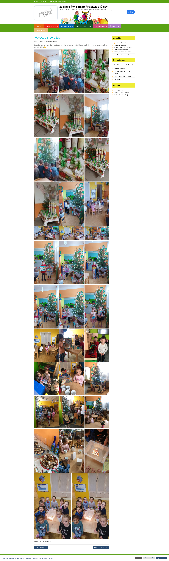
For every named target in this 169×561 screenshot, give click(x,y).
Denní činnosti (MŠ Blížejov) (43, 541)
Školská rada (41, 30)
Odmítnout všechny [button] (149, 558)
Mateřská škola (66, 26)
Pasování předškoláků (120, 45)
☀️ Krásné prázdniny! (120, 43)
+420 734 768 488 (41, 1)
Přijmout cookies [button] (161, 558)
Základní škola (51, 26)
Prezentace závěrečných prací (123, 76)
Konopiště (117, 79)
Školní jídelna (114, 26)
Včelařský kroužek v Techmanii (123, 65)
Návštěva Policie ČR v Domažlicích (123, 47)
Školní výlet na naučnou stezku (122, 52)
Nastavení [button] (138, 558)
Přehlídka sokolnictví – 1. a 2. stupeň (123, 72)
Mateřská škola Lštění (83, 26)
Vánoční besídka (41, 547)
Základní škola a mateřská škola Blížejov (83, 6)
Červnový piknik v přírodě (121, 49)
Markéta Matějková (51, 41)
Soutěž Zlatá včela (119, 68)
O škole (39, 26)
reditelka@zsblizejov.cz (59, 1)
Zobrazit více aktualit (123, 55)
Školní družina (100, 26)
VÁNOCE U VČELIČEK (101, 547)
